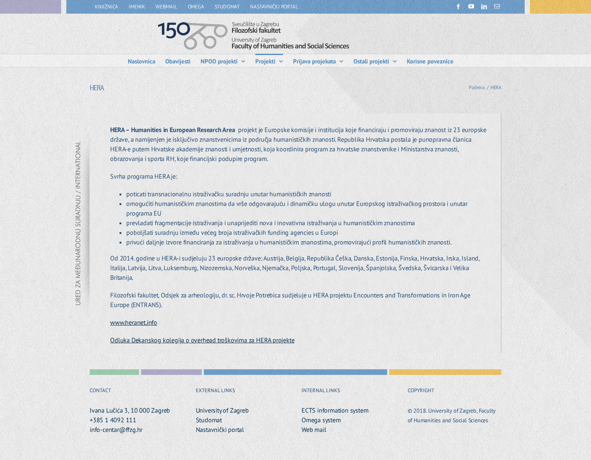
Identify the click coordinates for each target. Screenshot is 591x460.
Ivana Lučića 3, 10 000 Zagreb (130, 410)
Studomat (209, 420)
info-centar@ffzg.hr (116, 429)
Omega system (321, 420)
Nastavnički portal (220, 429)
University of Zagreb (222, 410)
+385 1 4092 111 (113, 420)
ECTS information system (335, 410)
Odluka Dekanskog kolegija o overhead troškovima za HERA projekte (202, 340)
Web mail (314, 429)
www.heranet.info (133, 322)
